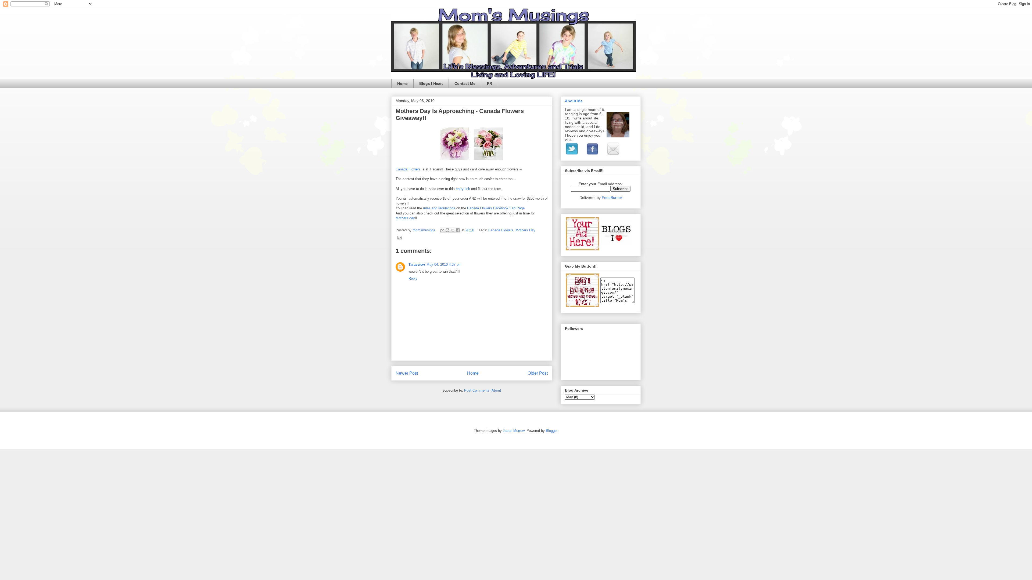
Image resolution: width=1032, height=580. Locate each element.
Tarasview (416, 264)
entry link (463, 189)
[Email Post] (399, 237)
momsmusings (424, 230)
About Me (574, 101)
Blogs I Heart (431, 83)
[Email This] (442, 230)
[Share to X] (452, 230)
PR (489, 83)
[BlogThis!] (447, 230)
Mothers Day (525, 230)
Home (402, 83)
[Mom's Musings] (582, 306)
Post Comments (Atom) (482, 390)
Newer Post (407, 373)
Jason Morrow (513, 431)
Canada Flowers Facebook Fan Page (496, 208)
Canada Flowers (409, 169)
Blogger (551, 431)
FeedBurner (612, 197)
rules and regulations (439, 208)
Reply (412, 278)
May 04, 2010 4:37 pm (444, 264)
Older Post (538, 373)
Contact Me (464, 83)
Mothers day (405, 218)
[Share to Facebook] (457, 230)
